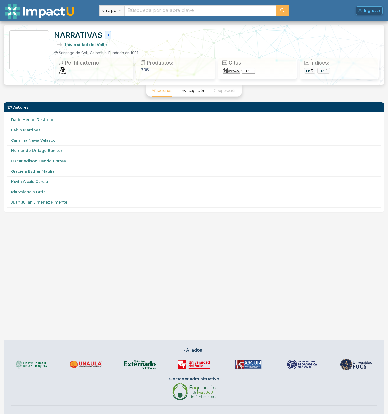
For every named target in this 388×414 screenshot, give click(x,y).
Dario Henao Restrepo (33, 119)
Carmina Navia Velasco (33, 140)
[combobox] (200, 10)
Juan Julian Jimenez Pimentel (39, 202)
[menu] (194, 91)
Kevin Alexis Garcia (29, 181)
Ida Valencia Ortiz (28, 192)
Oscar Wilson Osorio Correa (38, 161)
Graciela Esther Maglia (33, 171)
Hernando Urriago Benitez (37, 150)
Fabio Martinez (25, 130)
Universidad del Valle (85, 44)
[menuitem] (161, 91)
